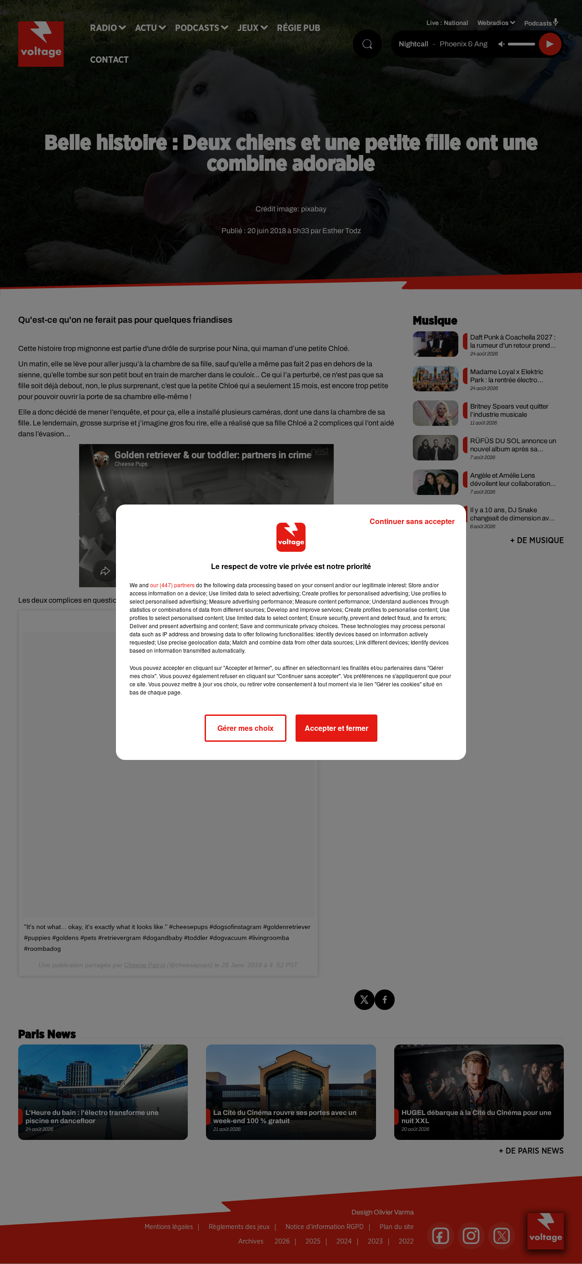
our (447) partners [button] (172, 585)
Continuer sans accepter (412, 521)
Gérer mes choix (245, 728)
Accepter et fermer (336, 728)
